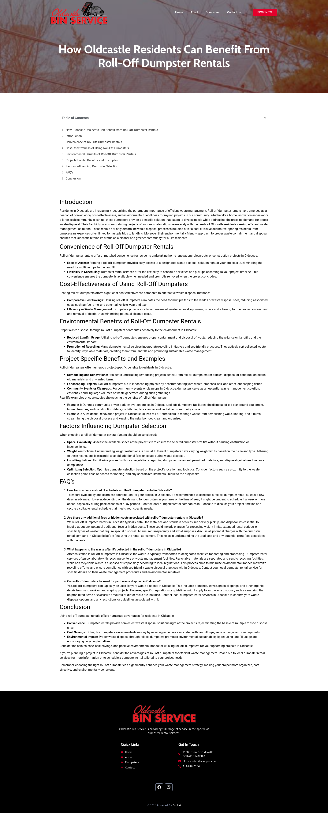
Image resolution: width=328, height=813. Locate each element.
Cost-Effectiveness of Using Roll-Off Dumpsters (97, 148)
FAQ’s (69, 172)
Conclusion (73, 178)
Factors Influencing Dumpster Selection (92, 166)
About (194, 12)
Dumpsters (213, 12)
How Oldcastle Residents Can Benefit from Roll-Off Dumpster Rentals (112, 130)
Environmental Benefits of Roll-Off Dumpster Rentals (101, 154)
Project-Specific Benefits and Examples (92, 160)
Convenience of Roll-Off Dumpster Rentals (94, 142)
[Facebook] (159, 787)
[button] (265, 117)
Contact (232, 12)
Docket (177, 805)
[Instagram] (169, 787)
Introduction (74, 136)
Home (179, 12)
